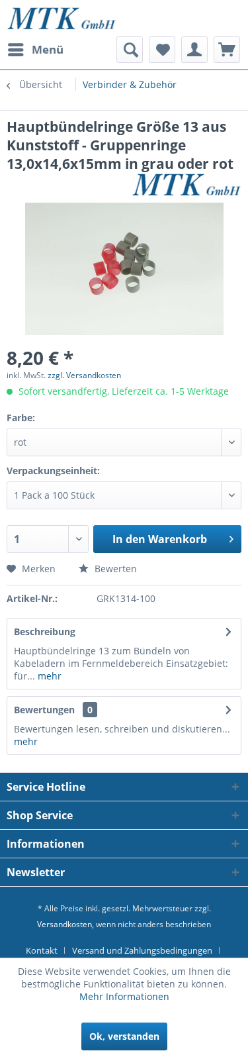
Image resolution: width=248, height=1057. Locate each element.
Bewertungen (44, 709)
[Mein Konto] (194, 49)
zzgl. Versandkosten (84, 375)
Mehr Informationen (124, 996)
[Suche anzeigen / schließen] (129, 49)
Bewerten (114, 568)
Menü (47, 49)
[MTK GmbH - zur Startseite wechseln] (61, 18)
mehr (48, 676)
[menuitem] (35, 49)
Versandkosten (64, 924)
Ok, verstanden (124, 1036)
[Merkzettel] (162, 49)
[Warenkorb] (227, 49)
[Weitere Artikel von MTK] (186, 184)
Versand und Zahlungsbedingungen (142, 950)
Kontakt (42, 950)
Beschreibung (44, 631)
